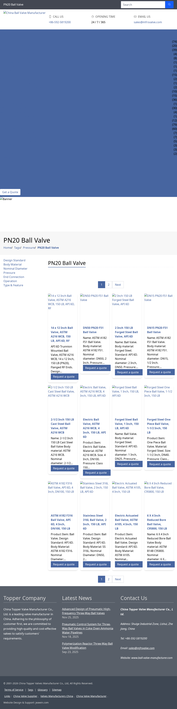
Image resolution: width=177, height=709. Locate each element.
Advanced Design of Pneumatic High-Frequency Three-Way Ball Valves (86, 611)
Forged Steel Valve (14, 125)
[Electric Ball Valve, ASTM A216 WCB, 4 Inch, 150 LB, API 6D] (95, 400)
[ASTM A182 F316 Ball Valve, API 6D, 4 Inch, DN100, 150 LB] (62, 496)
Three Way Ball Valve (15, 71)
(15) (174, 75)
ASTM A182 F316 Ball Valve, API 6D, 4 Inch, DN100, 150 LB (62, 522)
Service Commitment (15, 183)
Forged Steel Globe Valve (19, 137)
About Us (7, 162)
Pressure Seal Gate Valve (18, 83)
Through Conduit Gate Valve (21, 87)
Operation (10, 281)
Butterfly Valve (11, 120)
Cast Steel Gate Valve (15, 79)
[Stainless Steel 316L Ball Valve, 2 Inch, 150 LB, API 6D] (95, 496)
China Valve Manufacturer (91, 696)
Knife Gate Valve (12, 91)
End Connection (13, 277)
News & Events (10, 158)
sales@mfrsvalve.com (148, 22)
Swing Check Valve (13, 108)
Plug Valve (8, 145)
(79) (174, 125)
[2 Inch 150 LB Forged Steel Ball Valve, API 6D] (127, 308)
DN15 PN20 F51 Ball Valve (157, 330)
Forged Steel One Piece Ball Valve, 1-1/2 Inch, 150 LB (158, 426)
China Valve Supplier (25, 696)
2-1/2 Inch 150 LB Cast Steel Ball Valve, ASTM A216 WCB (62, 426)
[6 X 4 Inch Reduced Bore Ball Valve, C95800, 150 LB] (159, 496)
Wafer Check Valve (13, 112)
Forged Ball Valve (13, 129)
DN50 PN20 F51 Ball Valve (93, 330)
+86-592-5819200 (60, 22)
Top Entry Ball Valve (15, 58)
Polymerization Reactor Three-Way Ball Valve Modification (87, 646)
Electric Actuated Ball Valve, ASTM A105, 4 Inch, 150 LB (126, 522)
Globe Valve (9, 95)
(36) (174, 100)
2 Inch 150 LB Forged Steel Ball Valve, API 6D (126, 332)
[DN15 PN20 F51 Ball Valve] (159, 308)
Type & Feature (13, 285)
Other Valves (9, 154)
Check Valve (8, 100)
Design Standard (14, 260)
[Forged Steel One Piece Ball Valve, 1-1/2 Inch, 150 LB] (159, 400)
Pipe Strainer (9, 149)
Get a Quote (10, 192)
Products (7, 37)
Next (118, 285)
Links (7, 696)
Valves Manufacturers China (56, 696)
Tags (17, 248)
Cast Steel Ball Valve (15, 50)
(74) (174, 41)
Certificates (9, 166)
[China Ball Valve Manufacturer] (25, 19)
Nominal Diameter (15, 268)
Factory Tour (10, 170)
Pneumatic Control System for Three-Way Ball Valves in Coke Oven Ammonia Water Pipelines (87, 628)
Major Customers (13, 174)
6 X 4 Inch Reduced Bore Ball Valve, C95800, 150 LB (157, 522)
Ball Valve (7, 41)
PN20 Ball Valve (48, 248)
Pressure (29, 248)
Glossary (43, 689)
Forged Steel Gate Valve (17, 133)
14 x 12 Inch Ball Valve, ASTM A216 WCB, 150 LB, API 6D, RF (62, 334)
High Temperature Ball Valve (21, 62)
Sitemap (57, 689)
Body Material (12, 264)
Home (4, 33)
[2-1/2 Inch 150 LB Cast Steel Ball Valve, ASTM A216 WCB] (62, 400)
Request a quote (63, 376)
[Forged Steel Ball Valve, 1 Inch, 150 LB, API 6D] (127, 400)
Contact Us (8, 187)
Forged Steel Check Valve (19, 141)
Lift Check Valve (11, 104)
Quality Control (12, 178)
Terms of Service (13, 689)
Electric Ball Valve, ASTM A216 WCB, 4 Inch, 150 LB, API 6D (94, 428)
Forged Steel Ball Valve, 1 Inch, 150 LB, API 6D (127, 424)
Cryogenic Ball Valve (15, 66)
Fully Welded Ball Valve (17, 54)
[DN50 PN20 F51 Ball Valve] (95, 308)
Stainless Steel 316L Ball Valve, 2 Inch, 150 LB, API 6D (94, 522)
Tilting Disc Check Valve (17, 116)
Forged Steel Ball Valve (17, 46)
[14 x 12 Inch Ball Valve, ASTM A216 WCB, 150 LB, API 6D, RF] (62, 308)
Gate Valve (7, 75)
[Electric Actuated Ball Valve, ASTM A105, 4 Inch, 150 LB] (127, 496)
